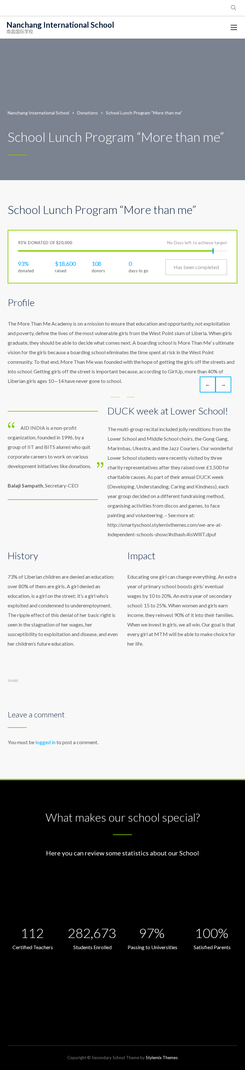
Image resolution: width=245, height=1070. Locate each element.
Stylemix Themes (162, 1057)
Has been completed (196, 267)
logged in (45, 742)
